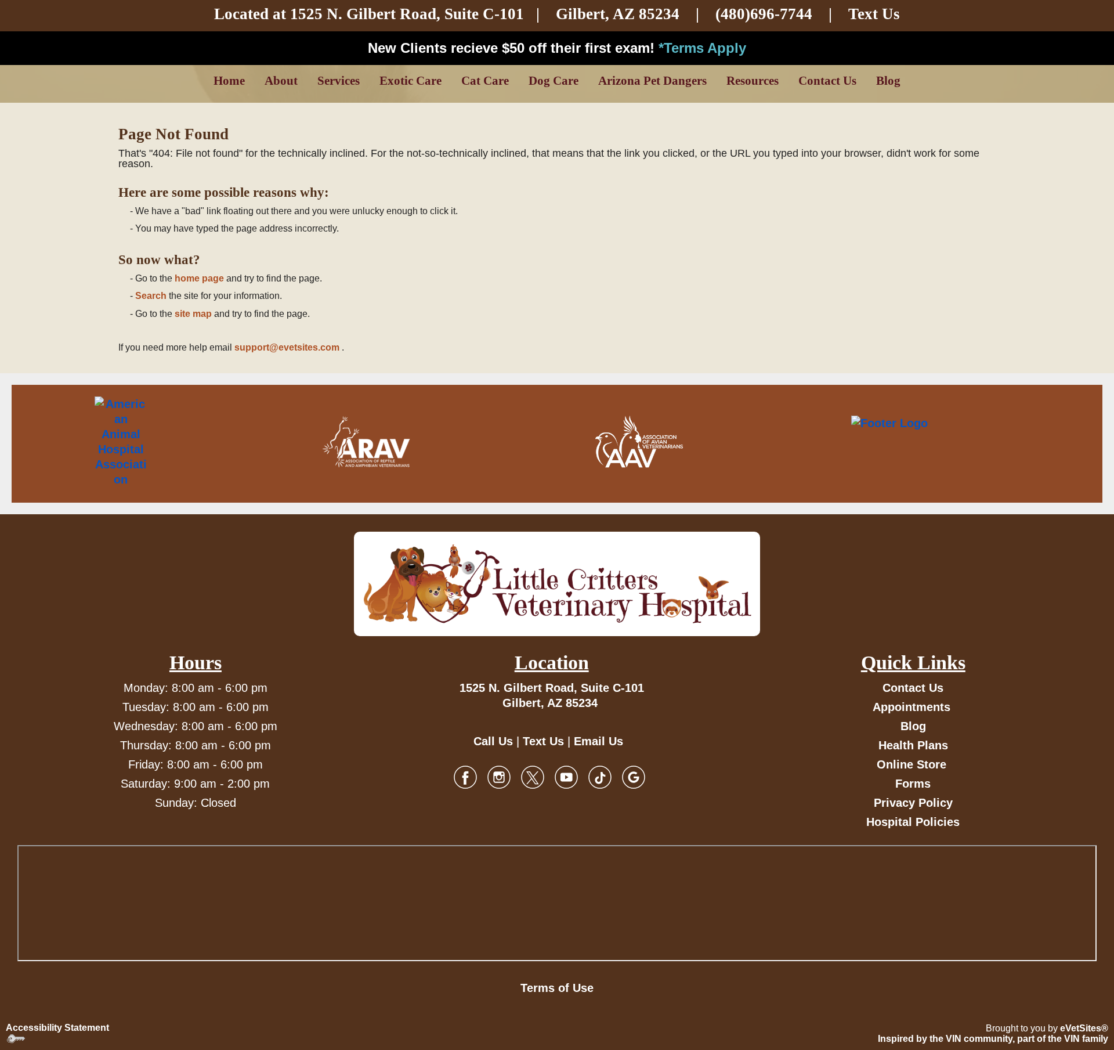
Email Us (598, 741)
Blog (888, 81)
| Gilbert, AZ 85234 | (571, 14)
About (281, 81)
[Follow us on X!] (532, 776)
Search (151, 296)
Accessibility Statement (57, 1028)
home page (199, 278)
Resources (752, 81)
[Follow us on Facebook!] (465, 776)
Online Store (911, 764)
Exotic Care (410, 81)
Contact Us (827, 81)
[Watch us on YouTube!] (566, 776)
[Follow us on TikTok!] (599, 776)
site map (193, 314)
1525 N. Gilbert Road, (367, 14)
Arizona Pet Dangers (652, 81)
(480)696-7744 (763, 14)
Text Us (874, 14)
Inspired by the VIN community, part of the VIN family (993, 1039)
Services (338, 81)
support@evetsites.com (286, 347)
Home (229, 81)
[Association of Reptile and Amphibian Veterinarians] (366, 442)
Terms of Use (557, 988)
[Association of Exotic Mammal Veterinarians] (939, 442)
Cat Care (485, 81)
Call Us (493, 741)
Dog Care (553, 81)
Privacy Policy (913, 802)
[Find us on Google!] (633, 776)
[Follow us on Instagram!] (498, 776)
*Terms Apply (702, 48)
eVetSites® (1084, 1028)
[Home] (557, 584)
